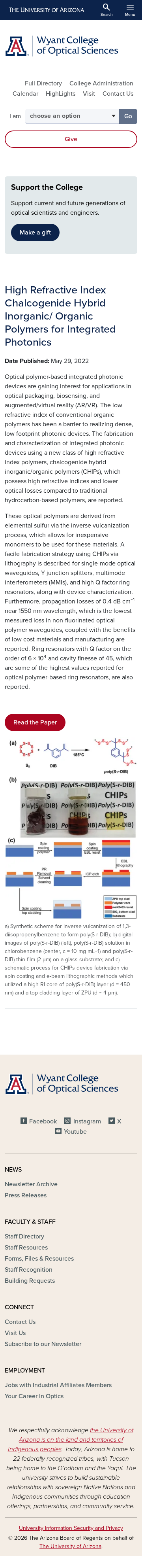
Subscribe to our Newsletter (43, 1344)
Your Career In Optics (34, 1396)
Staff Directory (24, 1236)
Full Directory (43, 83)
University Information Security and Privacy (71, 1528)
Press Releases (26, 1195)
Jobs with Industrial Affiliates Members (58, 1385)
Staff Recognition (28, 1270)
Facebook (43, 1121)
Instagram (87, 1121)
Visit (89, 94)
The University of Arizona (70, 1546)
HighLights (60, 94)
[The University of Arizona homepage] (46, 10)
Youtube (75, 1132)
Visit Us (15, 1333)
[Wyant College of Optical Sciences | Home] (71, 46)
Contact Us (118, 94)
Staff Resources (26, 1248)
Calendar (25, 94)
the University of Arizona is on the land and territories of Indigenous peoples (71, 1439)
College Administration (101, 83)
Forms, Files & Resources (39, 1259)
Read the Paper (35, 722)
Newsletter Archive (31, 1184)
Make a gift (35, 232)
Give (71, 139)
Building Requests (30, 1281)
